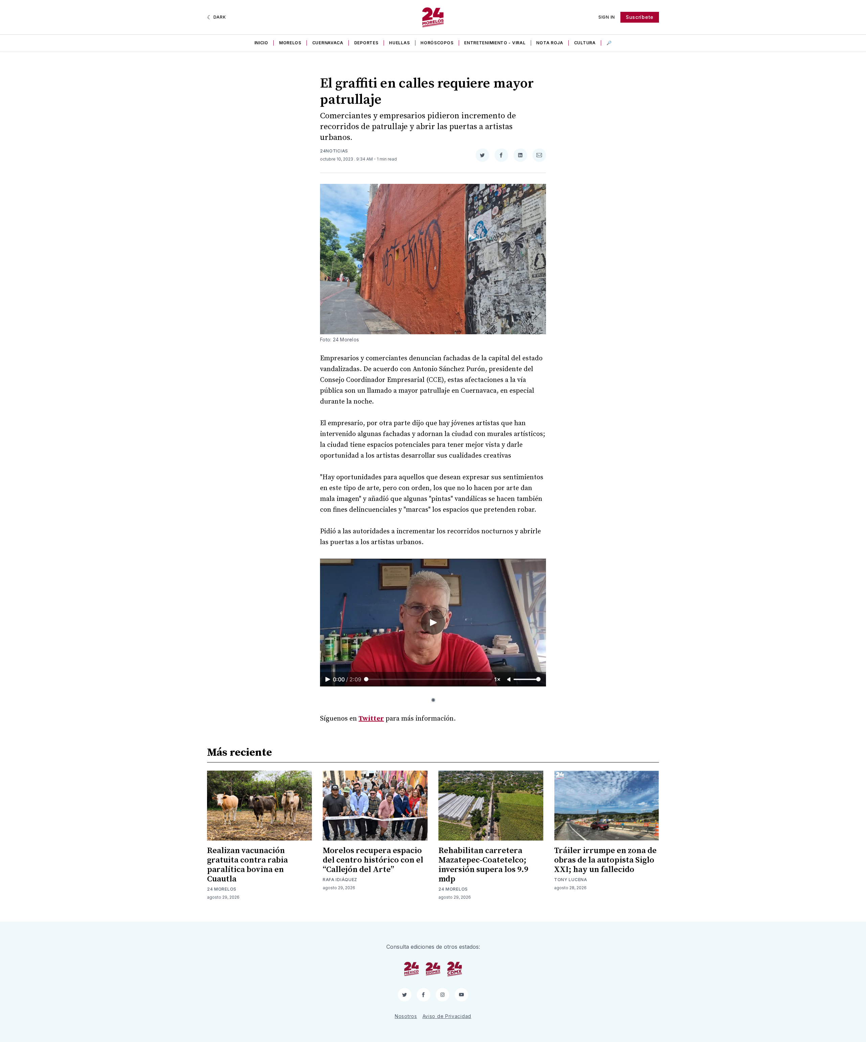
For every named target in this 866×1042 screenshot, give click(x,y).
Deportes (366, 42)
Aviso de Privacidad (447, 1016)
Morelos (290, 42)
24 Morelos (221, 889)
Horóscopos (436, 42)
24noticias (334, 150)
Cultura (585, 42)
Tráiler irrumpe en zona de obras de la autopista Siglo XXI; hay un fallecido (605, 860)
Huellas (399, 42)
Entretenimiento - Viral (494, 42)
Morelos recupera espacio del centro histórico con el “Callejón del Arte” (373, 860)
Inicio (261, 42)
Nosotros (406, 1016)
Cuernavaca (327, 42)
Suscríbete (640, 17)
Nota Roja (549, 42)
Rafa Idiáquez (340, 879)
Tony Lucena (570, 879)
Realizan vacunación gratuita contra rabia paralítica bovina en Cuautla (247, 865)
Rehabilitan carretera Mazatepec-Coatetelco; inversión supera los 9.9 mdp (483, 865)
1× (497, 679)
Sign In (606, 17)
